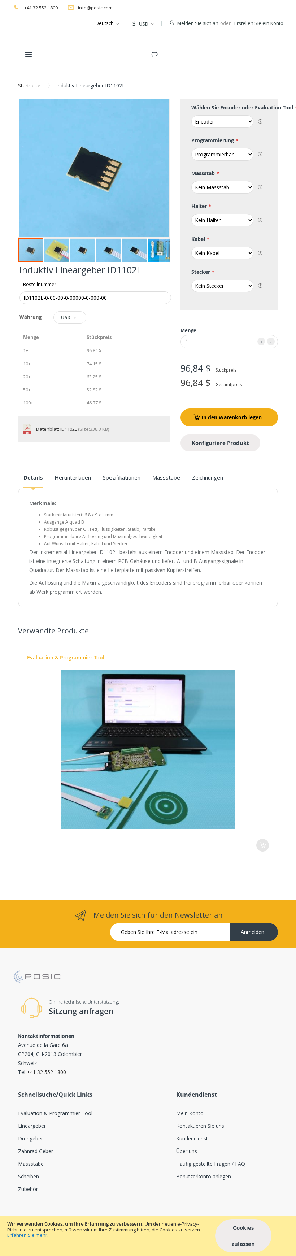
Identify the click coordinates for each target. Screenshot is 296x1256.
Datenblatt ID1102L (57, 429)
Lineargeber (32, 1125)
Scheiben (28, 1176)
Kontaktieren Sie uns (200, 1125)
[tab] (33, 480)
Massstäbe (166, 477)
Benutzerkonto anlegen (203, 1176)
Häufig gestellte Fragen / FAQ (210, 1163)
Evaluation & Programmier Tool (65, 657)
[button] (57, 250)
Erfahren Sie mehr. (27, 1235)
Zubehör (28, 1189)
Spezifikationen (121, 477)
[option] (148, 753)
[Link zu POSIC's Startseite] (37, 973)
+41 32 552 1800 (40, 7)
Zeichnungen (207, 477)
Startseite (29, 85)
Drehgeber (30, 1138)
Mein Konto (190, 1113)
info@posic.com (95, 7)
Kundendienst (192, 1138)
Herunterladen (73, 477)
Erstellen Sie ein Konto (258, 23)
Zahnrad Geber (35, 1151)
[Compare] (154, 53)
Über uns (186, 1151)
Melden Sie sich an (197, 23)
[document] (148, 1235)
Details (33, 477)
